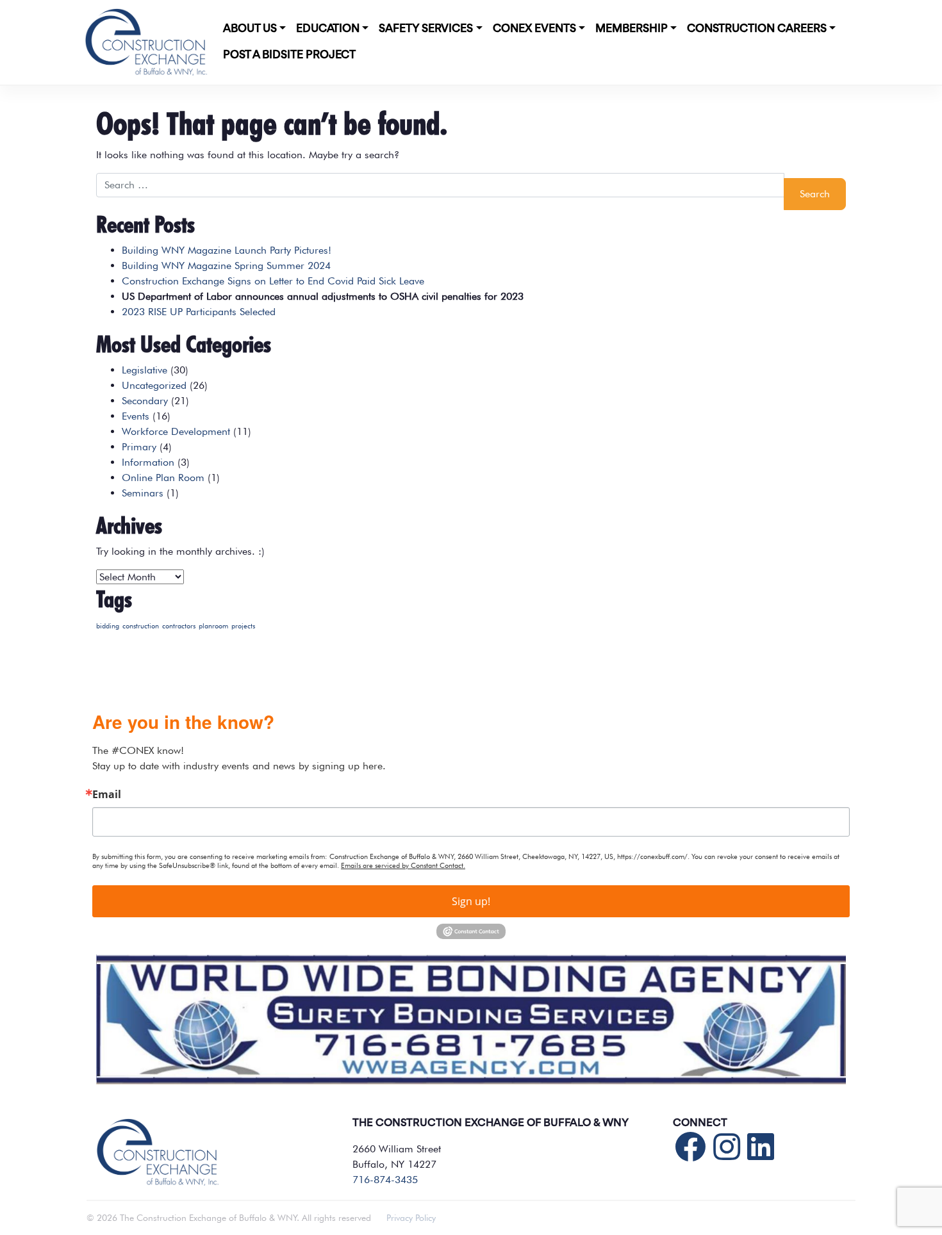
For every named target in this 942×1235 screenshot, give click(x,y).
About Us (250, 29)
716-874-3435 (385, 1180)
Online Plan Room (163, 477)
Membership (631, 29)
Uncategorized (154, 385)
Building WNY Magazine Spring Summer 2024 (226, 265)
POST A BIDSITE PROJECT (289, 55)
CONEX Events (534, 29)
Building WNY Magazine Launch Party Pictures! (226, 250)
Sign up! (471, 901)
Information (148, 462)
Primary (139, 447)
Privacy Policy (411, 1218)
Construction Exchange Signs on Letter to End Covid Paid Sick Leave (273, 281)
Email (106, 794)
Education (327, 29)
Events (135, 416)
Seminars (142, 493)
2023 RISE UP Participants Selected (199, 312)
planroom (213, 626)
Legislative (144, 370)
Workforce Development (176, 431)
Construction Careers (757, 29)
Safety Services (426, 29)
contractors (178, 626)
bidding (107, 626)
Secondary (145, 401)
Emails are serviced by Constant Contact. (403, 865)
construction (140, 626)
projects (243, 626)
